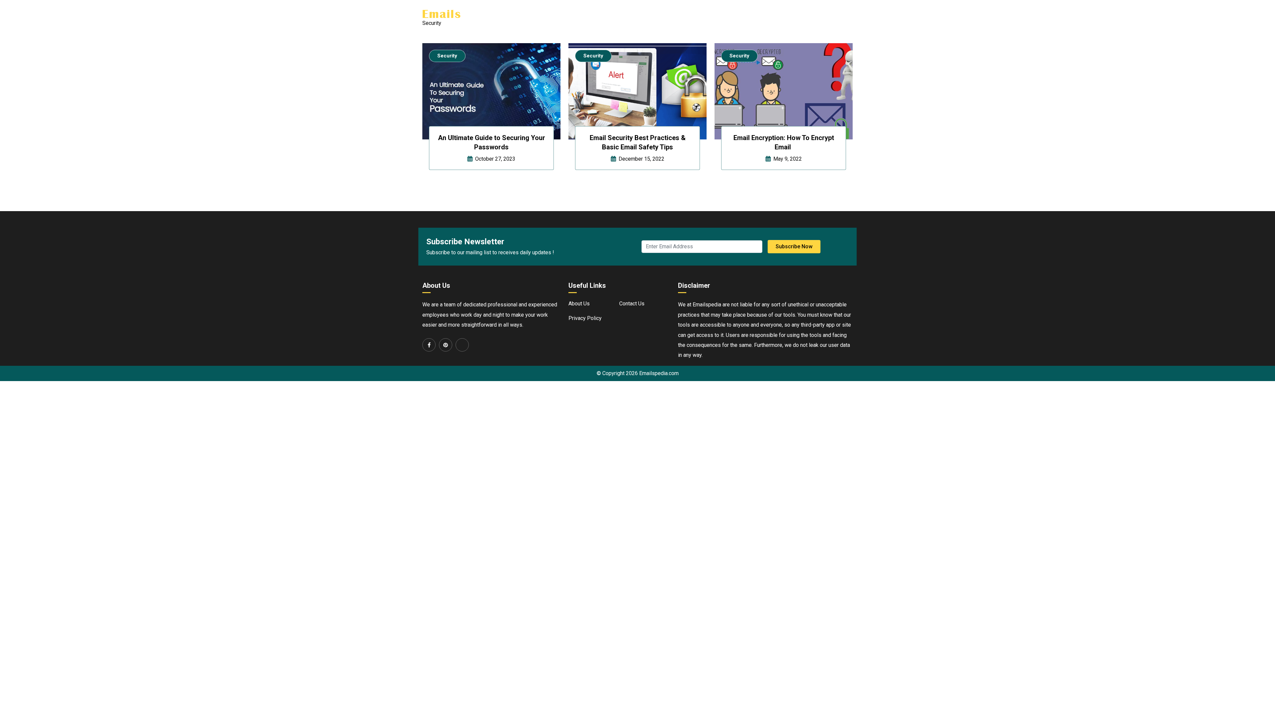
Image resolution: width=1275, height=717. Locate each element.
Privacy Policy (585, 318)
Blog (812, 14)
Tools (785, 14)
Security (447, 56)
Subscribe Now (794, 246)
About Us (758, 14)
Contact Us (840, 14)
